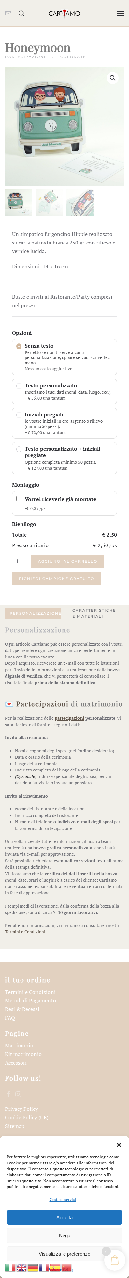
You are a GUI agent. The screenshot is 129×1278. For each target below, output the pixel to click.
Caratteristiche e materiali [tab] (94, 613)
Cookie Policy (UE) (26, 1117)
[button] (119, 1144)
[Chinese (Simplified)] (66, 1267)
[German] (33, 1267)
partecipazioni (69, 718)
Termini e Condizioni (25, 932)
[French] (44, 1267)
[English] (21, 1267)
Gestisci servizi (63, 1199)
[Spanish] (55, 1267)
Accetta (64, 1217)
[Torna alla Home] (64, 13)
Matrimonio (19, 1045)
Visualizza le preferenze (64, 1254)
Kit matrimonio (23, 1054)
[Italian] (10, 1267)
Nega (64, 1235)
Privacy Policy (21, 1108)
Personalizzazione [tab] (35, 613)
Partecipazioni (25, 57)
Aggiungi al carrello (67, 561)
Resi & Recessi (22, 1009)
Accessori (16, 1062)
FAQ (10, 1017)
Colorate (73, 57)
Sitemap (14, 1126)
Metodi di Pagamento (30, 1000)
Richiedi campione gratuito (56, 578)
